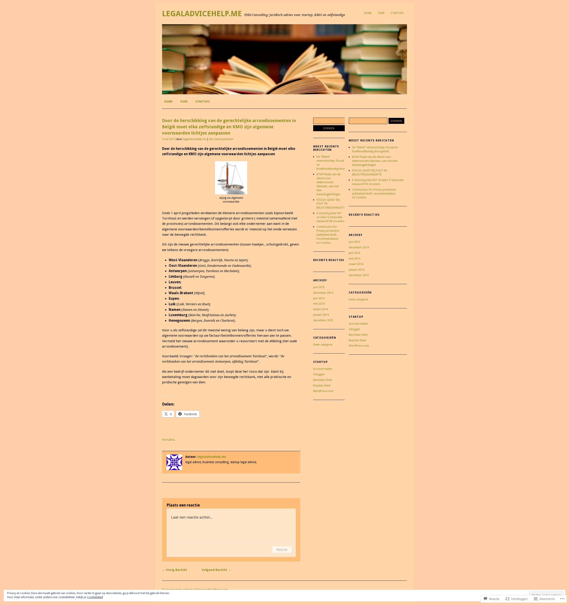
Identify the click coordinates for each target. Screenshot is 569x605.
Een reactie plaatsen (221, 139)
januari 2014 (321, 314)
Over (381, 13)
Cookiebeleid (95, 597)
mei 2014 (319, 303)
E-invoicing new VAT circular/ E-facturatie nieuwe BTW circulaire (331, 217)
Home (368, 13)
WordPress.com (323, 391)
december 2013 (323, 320)
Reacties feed (321, 385)
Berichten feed (322, 380)
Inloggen (319, 374)
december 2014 (323, 292)
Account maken (323, 368)
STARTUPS (397, 13)
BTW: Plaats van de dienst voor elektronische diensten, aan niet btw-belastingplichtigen (375, 161)
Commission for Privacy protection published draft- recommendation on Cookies (328, 234)
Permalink (168, 439)
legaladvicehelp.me (202, 13)
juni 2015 (319, 287)
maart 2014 (320, 309)
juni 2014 (319, 298)
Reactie (281, 549)
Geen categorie (323, 344)
